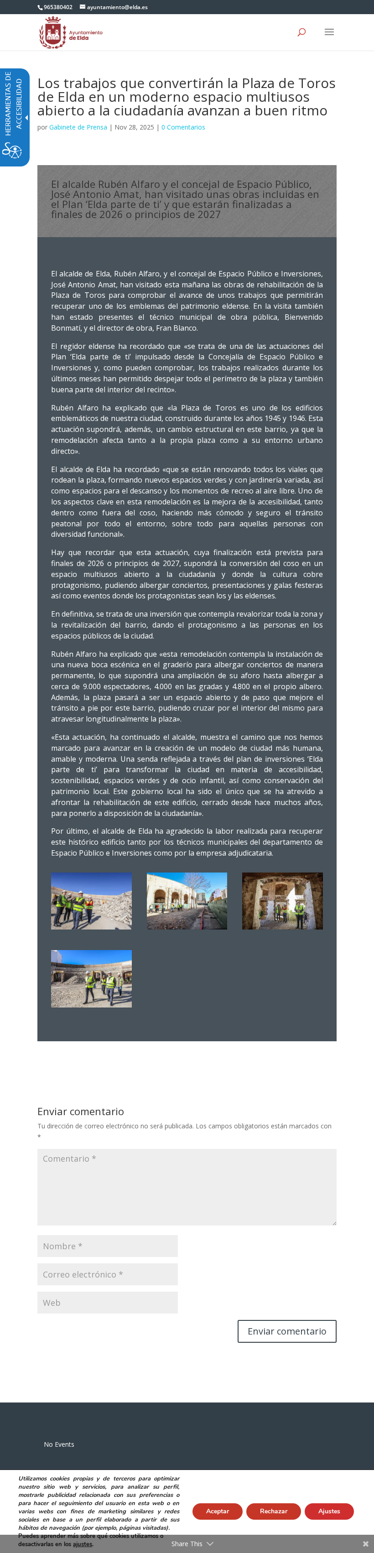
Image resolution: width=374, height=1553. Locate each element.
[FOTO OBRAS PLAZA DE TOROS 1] (91, 1007)
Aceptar (217, 1511)
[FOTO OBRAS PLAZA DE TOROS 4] (282, 929)
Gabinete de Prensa (78, 127)
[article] (287, 1331)
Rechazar (273, 1511)
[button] (329, 38)
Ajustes (329, 1511)
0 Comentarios (183, 127)
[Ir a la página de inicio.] (71, 31)
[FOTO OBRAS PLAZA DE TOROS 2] (187, 929)
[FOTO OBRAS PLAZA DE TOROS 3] (91, 929)
